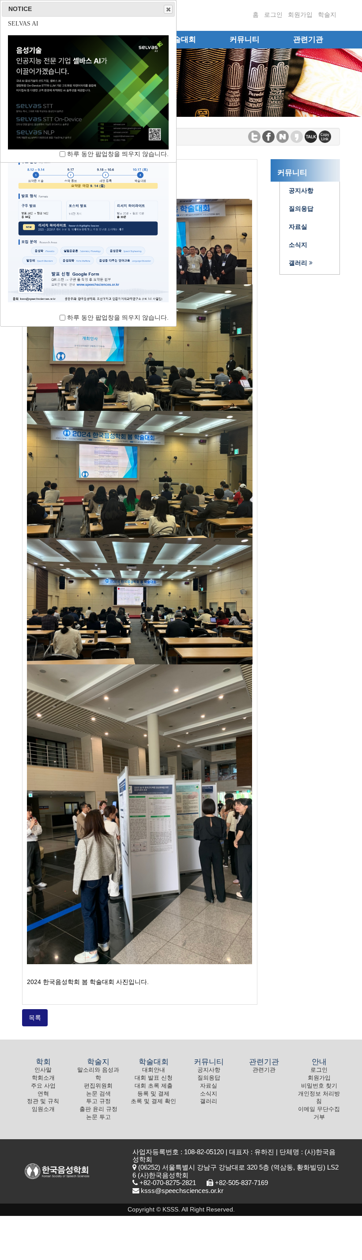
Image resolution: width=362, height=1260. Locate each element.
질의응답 (208, 1078)
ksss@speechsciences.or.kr (182, 1190)
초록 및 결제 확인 (153, 1101)
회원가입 (300, 14)
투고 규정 (98, 1101)
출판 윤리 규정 (98, 1109)
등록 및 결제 (153, 1094)
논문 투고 (98, 1117)
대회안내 (153, 1070)
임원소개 (43, 1109)
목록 (35, 1017)
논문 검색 (98, 1094)
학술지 (327, 14)
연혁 (43, 1094)
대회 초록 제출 (154, 1086)
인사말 (43, 1070)
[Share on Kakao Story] (296, 135)
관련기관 (264, 1070)
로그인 (273, 14)
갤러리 (208, 1101)
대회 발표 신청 (154, 1078)
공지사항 (208, 1070)
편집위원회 (98, 1086)
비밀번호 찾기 (319, 1086)
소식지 (208, 1094)
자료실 (208, 1086)
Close (168, 9)
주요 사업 (43, 1086)
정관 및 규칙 (43, 1101)
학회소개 (43, 1078)
